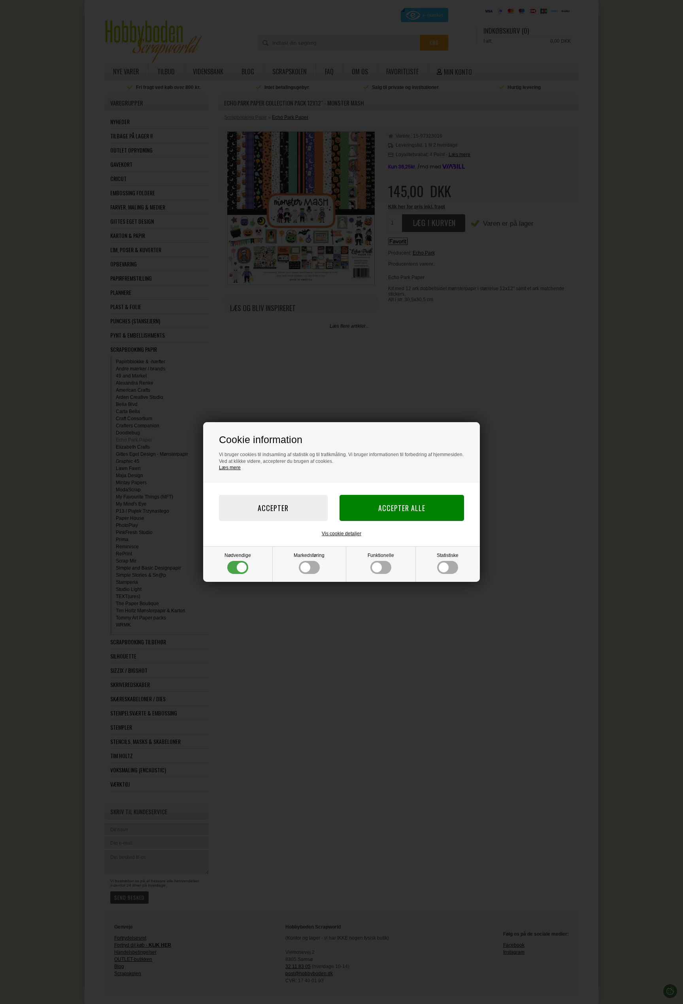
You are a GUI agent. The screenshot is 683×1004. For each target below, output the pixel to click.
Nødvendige (238, 555)
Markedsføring (309, 555)
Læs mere (230, 467)
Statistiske (447, 555)
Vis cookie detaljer (341, 533)
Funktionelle (381, 555)
